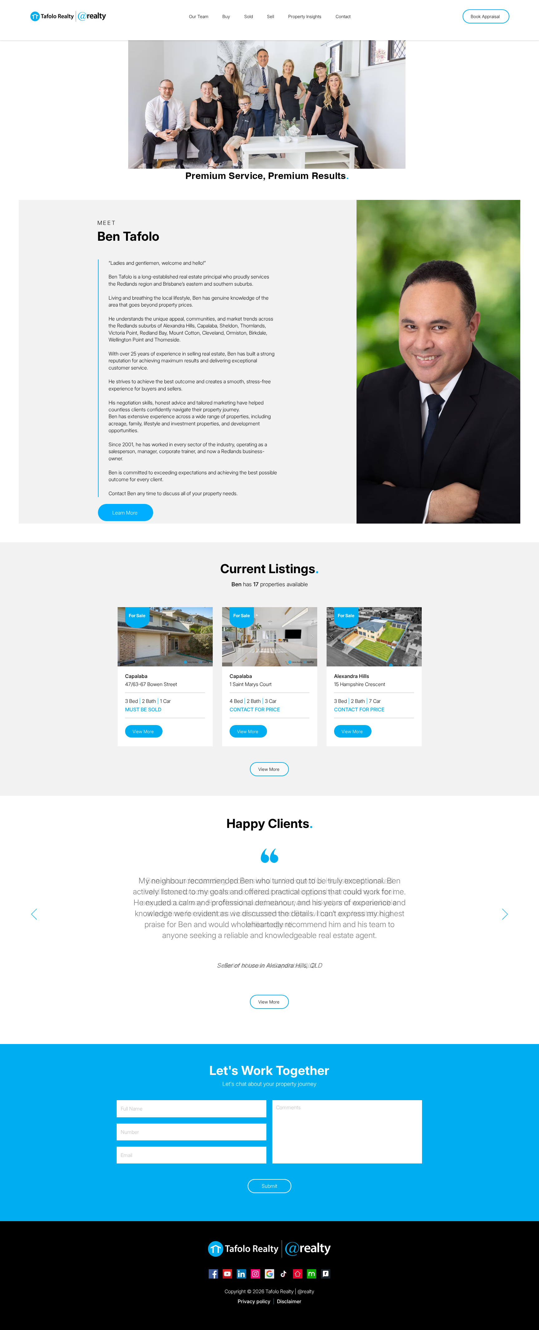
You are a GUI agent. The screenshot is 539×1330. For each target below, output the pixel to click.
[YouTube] (227, 1274)
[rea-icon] (297, 1274)
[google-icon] (269, 1274)
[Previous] (34, 915)
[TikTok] (283, 1274)
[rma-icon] (325, 1274)
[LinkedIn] (241, 1274)
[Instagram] (255, 1274)
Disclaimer (289, 1301)
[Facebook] (213, 1274)
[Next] (505, 915)
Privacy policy (254, 1301)
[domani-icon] (311, 1274)
